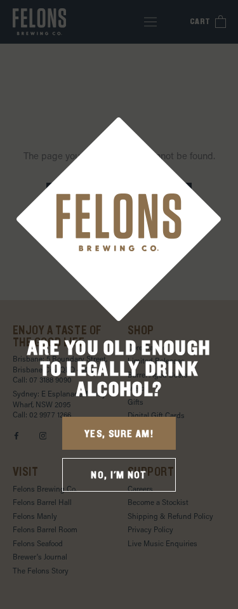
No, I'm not (119, 475)
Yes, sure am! (119, 434)
